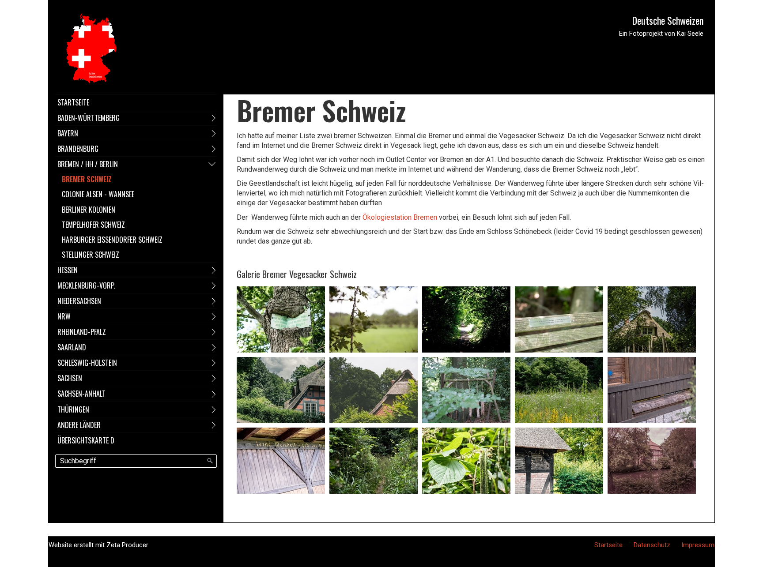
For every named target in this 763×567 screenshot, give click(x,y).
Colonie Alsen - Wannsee (98, 194)
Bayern (67, 133)
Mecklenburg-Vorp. (86, 285)
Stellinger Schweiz (90, 254)
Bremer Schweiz (87, 179)
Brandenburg (77, 148)
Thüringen (73, 409)
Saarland (71, 347)
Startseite (73, 102)
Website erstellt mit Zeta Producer (98, 545)
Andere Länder (79, 425)
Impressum (697, 545)
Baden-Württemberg (88, 118)
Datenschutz (652, 545)
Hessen (67, 270)
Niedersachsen (79, 301)
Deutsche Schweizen (667, 20)
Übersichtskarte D (85, 440)
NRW (64, 316)
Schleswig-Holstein (87, 362)
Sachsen (69, 378)
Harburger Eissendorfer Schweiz (112, 239)
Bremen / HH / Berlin (87, 164)
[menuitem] (136, 102)
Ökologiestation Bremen (400, 217)
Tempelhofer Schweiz (93, 224)
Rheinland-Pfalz (81, 332)
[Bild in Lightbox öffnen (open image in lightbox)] (281, 319)
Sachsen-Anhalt (81, 393)
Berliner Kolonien (88, 209)
